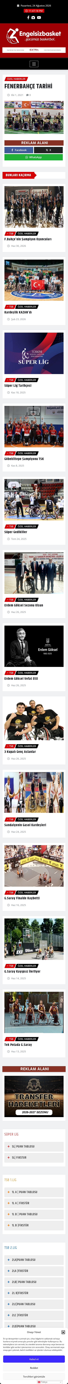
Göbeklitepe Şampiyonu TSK (24, 459)
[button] (63, 1332)
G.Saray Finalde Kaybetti (22, 898)
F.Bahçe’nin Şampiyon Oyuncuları (28, 239)
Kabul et (34, 1359)
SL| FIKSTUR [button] (19, 1157)
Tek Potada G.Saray (18, 1045)
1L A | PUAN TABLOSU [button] (24, 1192)
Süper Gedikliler (15, 532)
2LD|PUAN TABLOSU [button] (24, 1326)
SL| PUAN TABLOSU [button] (23, 1146)
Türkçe (43, 1382)
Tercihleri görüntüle (34, 1376)
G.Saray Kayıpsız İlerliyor (22, 971)
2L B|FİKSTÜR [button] (20, 1293)
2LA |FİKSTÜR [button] (20, 1271)
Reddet (34, 1367)
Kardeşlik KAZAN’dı (18, 312)
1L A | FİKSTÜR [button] (20, 1203)
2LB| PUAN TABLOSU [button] (24, 1282)
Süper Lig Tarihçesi (17, 385)
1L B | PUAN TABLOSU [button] (25, 1214)
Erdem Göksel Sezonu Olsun (23, 605)
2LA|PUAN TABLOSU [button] (24, 1260)
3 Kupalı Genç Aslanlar (20, 752)
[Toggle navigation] (34, 64)
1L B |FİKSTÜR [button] (20, 1225)
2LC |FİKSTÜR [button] (20, 1315)
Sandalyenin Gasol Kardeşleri (25, 825)
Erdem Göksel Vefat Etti (21, 678)
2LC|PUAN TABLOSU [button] (23, 1304)
